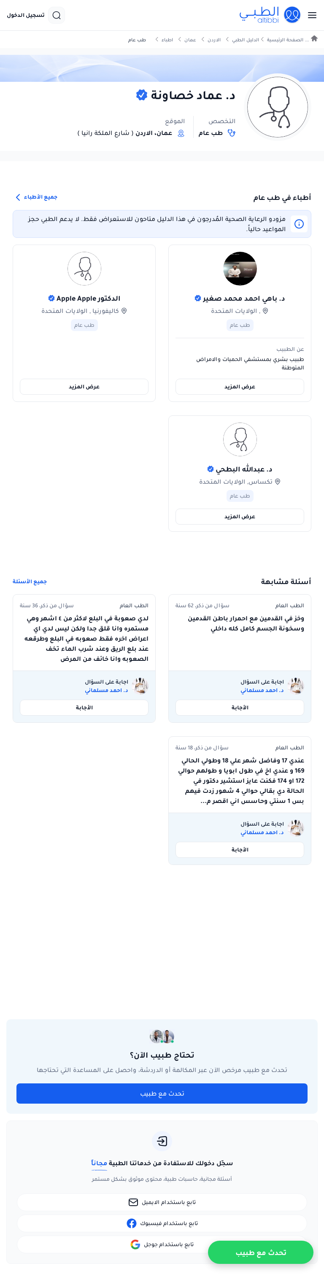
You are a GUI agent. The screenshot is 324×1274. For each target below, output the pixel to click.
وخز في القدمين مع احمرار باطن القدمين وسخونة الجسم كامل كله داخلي (246, 623)
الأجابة (240, 707)
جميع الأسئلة (30, 581)
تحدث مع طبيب (162, 1093)
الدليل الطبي (245, 39)
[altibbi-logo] (270, 15)
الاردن (214, 39)
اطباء (167, 39)
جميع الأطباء (40, 196)
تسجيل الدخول (26, 15)
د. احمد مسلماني (262, 690)
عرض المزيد (239, 386)
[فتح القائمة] (309, 15)
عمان (190, 39)
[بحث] (56, 15)
